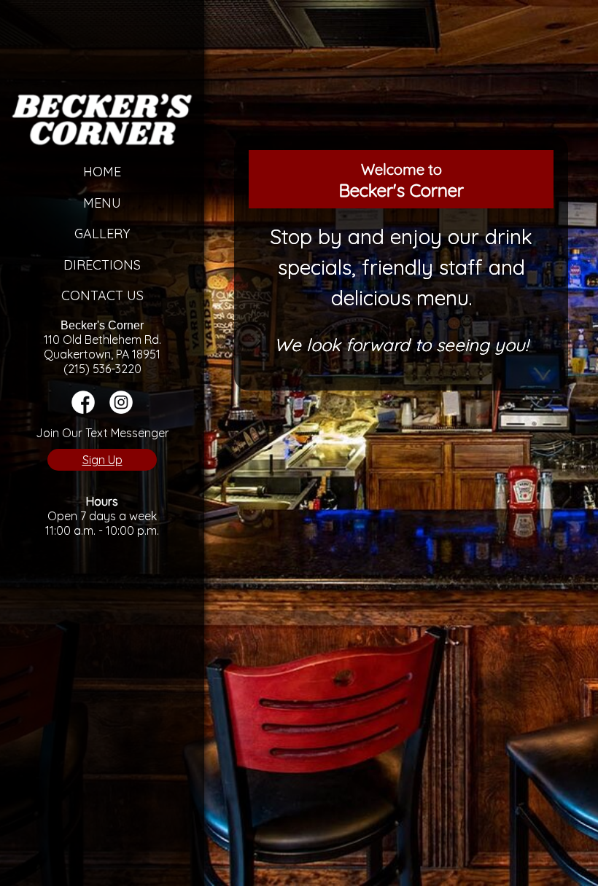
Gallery (102, 233)
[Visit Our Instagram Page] (121, 410)
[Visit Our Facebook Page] (83, 410)
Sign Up (102, 459)
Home (102, 171)
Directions (102, 264)
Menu (102, 203)
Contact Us (102, 295)
